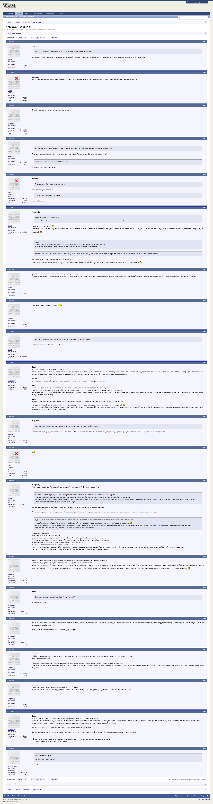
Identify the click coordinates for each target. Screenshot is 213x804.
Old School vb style (10, 796)
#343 (204, 105)
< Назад (20, 37)
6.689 (25, 99)
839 (26, 442)
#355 (204, 587)
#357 (204, 649)
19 (40, 37)
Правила (60, 13)
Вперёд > (54, 37)
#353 (204, 480)
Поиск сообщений (11, 16)
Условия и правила (204, 799)
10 (26, 234)
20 (43, 37)
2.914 (25, 68)
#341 (204, 41)
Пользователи (49, 13)
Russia (25, 133)
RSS (207, 796)
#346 (204, 208)
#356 (204, 618)
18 (37, 37)
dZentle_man (13, 766)
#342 (204, 73)
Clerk (10, 91)
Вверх (203, 796)
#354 (204, 556)
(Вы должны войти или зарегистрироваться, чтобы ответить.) (188, 779)
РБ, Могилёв (23, 100)
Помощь (190, 796)
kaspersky (44, 29)
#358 (204, 680)
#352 (204, 447)
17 (34, 37)
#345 (204, 174)
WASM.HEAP (20, 29)
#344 (204, 138)
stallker (10, 319)
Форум (19, 13)
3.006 (25, 389)
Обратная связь (180, 796)
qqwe (10, 60)
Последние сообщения (27, 16)
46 (26, 613)
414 (26, 774)
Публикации (38, 13)
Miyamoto (11, 605)
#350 (204, 363)
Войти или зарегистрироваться (197, 2)
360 (26, 327)
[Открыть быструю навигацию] (205, 22)
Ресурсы (28, 13)
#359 (204, 712)
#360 (204, 748)
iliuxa (10, 226)
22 (49, 37)
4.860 (25, 164)
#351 (204, 416)
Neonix (10, 434)
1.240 (25, 132)
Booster (11, 156)
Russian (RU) (22, 796)
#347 (204, 269)
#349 (204, 332)
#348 (204, 300)
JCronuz (11, 124)
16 (31, 37)
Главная (10, 13)
